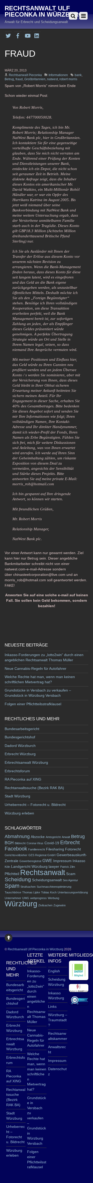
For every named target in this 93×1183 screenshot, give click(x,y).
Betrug (9, 79)
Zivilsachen (45, 905)
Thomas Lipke (31, 892)
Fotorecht (73, 849)
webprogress (38, 898)
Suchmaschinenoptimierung (54, 886)
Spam (12, 886)
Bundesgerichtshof (20, 737)
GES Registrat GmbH (42, 855)
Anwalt (66, 837)
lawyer (54, 867)
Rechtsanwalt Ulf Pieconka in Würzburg (35, 949)
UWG (25, 898)
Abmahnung (17, 836)
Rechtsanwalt (42, 872)
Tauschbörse (13, 892)
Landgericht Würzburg (29, 867)
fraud (19, 79)
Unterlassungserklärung (73, 892)
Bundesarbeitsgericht (22, 729)
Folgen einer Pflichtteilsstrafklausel (33, 704)
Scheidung (18, 879)
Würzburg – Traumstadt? (57, 1020)
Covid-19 (51, 843)
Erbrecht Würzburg (20, 754)
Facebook (16, 848)
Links (52, 1006)
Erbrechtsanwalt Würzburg (26, 762)
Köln (7, 866)
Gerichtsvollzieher (16, 855)
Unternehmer (13, 898)
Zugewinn (59, 905)
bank (78, 75)
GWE (47, 860)
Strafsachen (28, 886)
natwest (52, 79)
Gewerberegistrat (30, 861)
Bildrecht (20, 843)
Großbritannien (34, 79)
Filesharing (55, 849)
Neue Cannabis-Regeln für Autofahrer (35, 668)
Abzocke (38, 837)
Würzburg (21, 903)
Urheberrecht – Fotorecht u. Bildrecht (35, 805)
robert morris (68, 79)
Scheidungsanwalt (47, 880)
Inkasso (79, 861)
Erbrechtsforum (17, 771)
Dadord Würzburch (20, 746)
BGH (9, 843)
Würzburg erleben (19, 813)
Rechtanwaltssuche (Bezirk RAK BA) (34, 788)
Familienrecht (36, 849)
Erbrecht (70, 842)
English (54, 971)
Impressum (62, 861)
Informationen (58, 75)
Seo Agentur (70, 880)
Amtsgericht (53, 837)
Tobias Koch (49, 892)
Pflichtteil (12, 874)
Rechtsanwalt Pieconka (25, 75)
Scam (70, 874)
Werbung (53, 898)
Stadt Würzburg (17, 796)
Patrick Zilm (67, 866)
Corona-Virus (35, 843)
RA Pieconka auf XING (23, 779)
